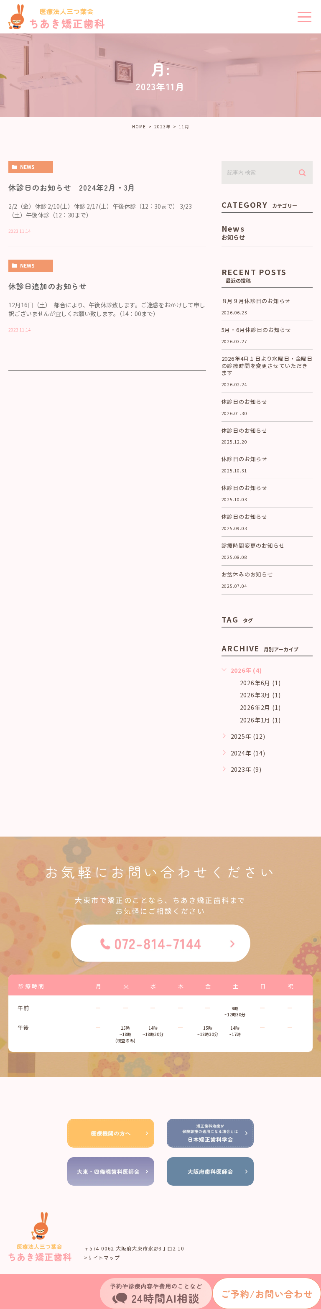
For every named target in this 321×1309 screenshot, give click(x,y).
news (27, 166)
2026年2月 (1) (260, 707)
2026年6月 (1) (260, 683)
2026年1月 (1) (260, 720)
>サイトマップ (102, 1257)
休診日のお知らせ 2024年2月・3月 (71, 187)
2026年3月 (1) (260, 695)
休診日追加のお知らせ (47, 286)
